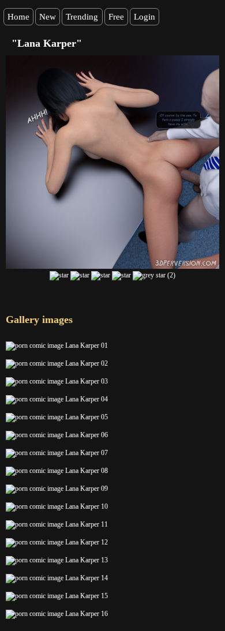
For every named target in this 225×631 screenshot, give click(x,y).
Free (116, 16)
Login (144, 16)
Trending (82, 16)
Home (18, 16)
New (47, 16)
